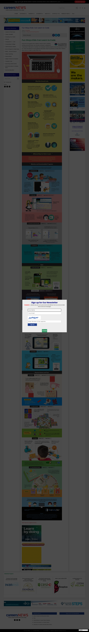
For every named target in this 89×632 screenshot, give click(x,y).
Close (44, 331)
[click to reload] (34, 317)
